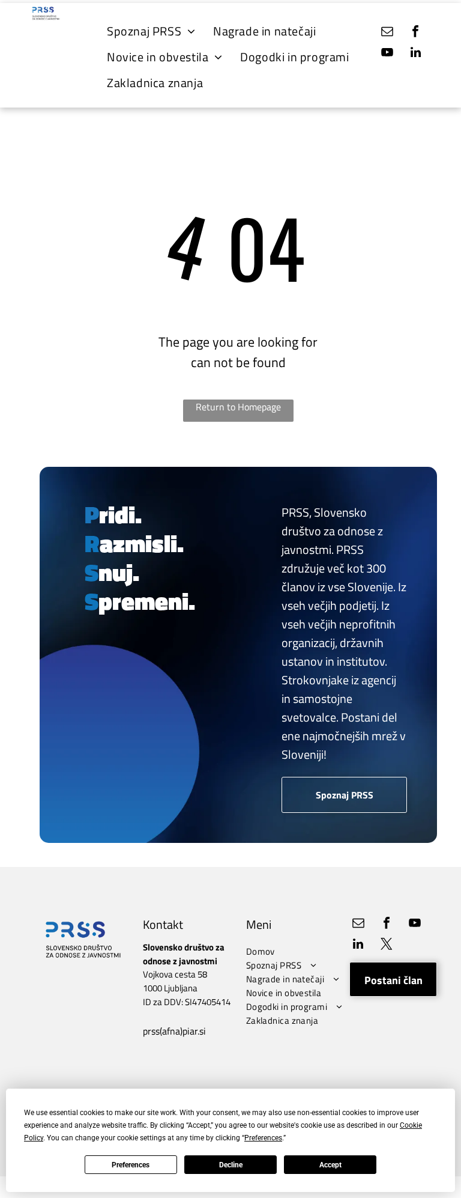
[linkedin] (415, 53)
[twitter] (387, 945)
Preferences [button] (263, 1138)
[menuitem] (151, 31)
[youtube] (387, 53)
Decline (231, 1165)
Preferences (130, 1165)
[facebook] (415, 32)
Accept (330, 1165)
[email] (387, 32)
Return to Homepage (238, 407)
